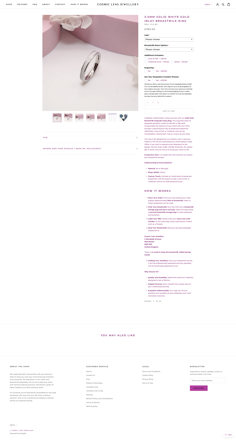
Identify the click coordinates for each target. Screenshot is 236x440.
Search (89, 371)
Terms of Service (93, 402)
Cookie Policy (147, 375)
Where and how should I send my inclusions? (72, 148)
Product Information (94, 383)
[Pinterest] (160, 301)
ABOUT (46, 4)
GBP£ (207, 4)
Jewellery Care (92, 387)
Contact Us (90, 375)
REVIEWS (22, 4)
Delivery (89, 395)
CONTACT (60, 4)
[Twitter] (157, 301)
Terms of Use (147, 383)
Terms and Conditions (151, 371)
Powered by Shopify (18, 433)
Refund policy (91, 406)
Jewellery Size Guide (94, 391)
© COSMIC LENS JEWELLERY (22, 430)
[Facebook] (153, 301)
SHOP (9, 4)
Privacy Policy (147, 379)
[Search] (223, 4)
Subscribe (198, 388)
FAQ (35, 4)
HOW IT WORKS (79, 4)
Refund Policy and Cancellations (99, 398)
